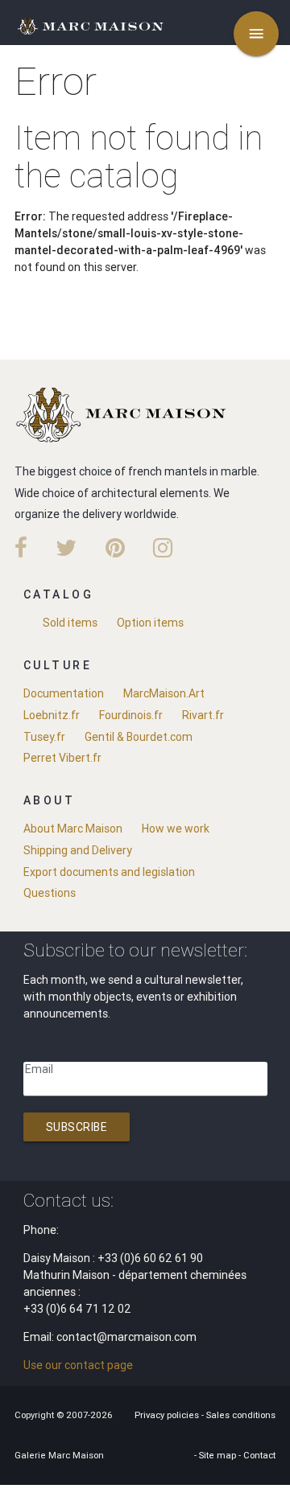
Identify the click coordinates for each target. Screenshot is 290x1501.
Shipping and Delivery (77, 850)
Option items (150, 622)
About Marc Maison (72, 828)
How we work (175, 828)
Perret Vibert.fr (62, 757)
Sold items (70, 622)
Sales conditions (241, 1415)
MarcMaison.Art (164, 693)
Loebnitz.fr (51, 715)
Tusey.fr (44, 737)
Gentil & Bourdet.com (139, 737)
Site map (218, 1455)
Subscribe (77, 1127)
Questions (49, 893)
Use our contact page (78, 1365)
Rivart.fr (203, 715)
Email (39, 1069)
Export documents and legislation (109, 872)
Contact (259, 1455)
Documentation (63, 693)
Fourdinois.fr (131, 715)
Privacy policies (168, 1415)
